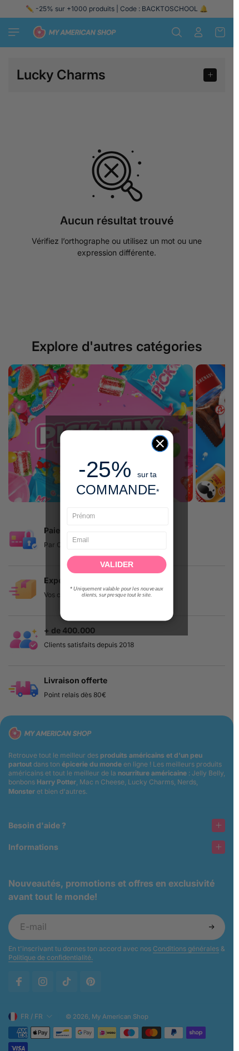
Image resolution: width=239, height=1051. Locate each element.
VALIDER (116, 564)
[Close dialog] (160, 444)
